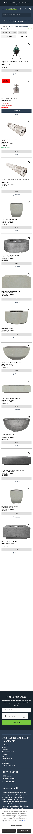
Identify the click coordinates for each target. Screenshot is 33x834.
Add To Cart (16, 110)
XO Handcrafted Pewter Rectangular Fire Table (12, 470)
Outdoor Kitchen (7, 758)
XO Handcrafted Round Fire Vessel (9, 506)
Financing (4, 754)
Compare (17, 74)
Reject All (8, 830)
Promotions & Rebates (8, 752)
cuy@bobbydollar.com (17, 797)
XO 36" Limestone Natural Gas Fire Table (11, 291)
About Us (4, 761)
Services (4, 756)
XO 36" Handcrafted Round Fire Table (10, 255)
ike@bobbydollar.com (15, 799)
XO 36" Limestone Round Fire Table (10, 327)
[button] (3, 9)
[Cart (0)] (30, 9)
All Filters (9, 36)
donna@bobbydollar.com (19, 801)
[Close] (31, 811)
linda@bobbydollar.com (17, 804)
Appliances (5, 745)
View (16, 70)
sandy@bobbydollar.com (19, 795)
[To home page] (11, 9)
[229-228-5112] (25, 9)
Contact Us (5, 763)
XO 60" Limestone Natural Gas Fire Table (11, 398)
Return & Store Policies (8, 765)
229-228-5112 (10, 782)
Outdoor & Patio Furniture (21, 26)
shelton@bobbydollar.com (21, 806)
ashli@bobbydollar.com (16, 808)
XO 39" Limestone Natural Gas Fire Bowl (11, 362)
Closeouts (5, 749)
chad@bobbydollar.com (19, 792)
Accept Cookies (24, 830)
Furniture (11, 26)
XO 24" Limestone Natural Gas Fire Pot (10, 219)
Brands (4, 747)
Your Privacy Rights (16, 825)
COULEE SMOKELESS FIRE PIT (9, 98)
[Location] (20, 9)
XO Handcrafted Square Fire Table (9, 542)
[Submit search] (29, 14)
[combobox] (24, 36)
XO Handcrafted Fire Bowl (7, 434)
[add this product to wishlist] (29, 44)
